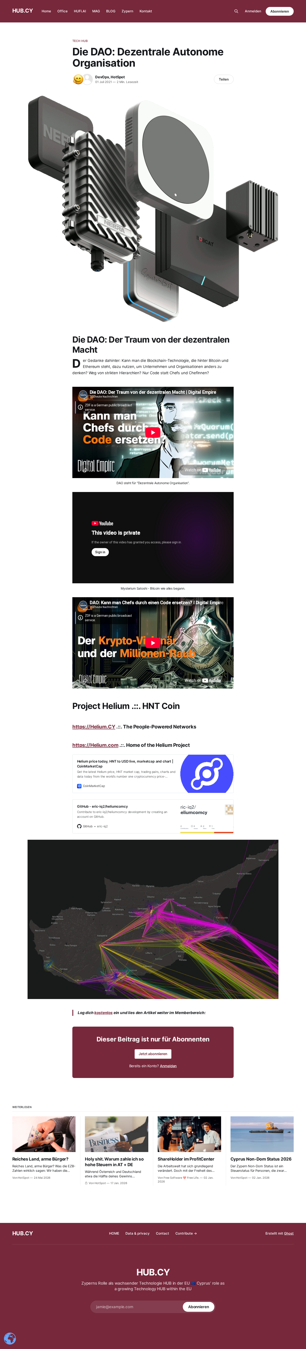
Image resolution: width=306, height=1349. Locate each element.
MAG (96, 11)
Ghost (289, 1233)
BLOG (110, 11)
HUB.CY (22, 10)
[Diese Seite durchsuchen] (236, 11)
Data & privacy (137, 1233)
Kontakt (146, 11)
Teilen (224, 79)
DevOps (102, 77)
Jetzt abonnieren (153, 1054)
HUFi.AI (80, 11)
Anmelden (253, 11)
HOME (114, 1233)
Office (62, 11)
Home (46, 11)
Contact (162, 1233)
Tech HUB (80, 41)
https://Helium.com (95, 745)
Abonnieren (279, 11)
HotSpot (118, 77)
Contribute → (186, 1233)
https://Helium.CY (93, 727)
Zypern (127, 11)
